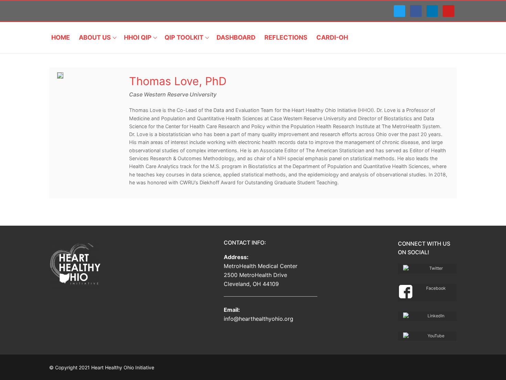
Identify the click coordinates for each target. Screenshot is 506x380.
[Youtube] (448, 11)
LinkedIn (436, 315)
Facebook (436, 288)
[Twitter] (399, 11)
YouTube (436, 335)
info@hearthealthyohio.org (258, 318)
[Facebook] (416, 11)
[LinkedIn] (432, 11)
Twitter (436, 268)
